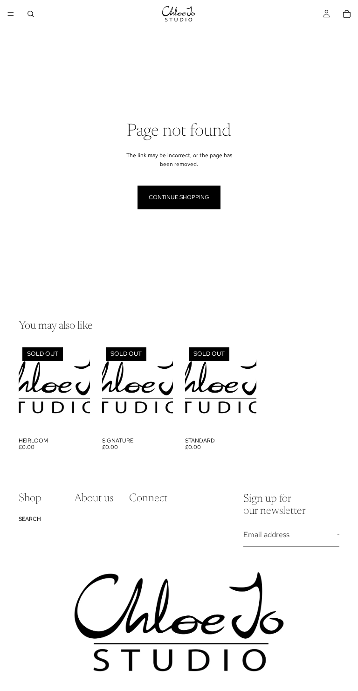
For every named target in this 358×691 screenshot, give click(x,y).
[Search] (31, 14)
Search (30, 519)
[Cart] (347, 14)
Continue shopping (179, 197)
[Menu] (10, 14)
